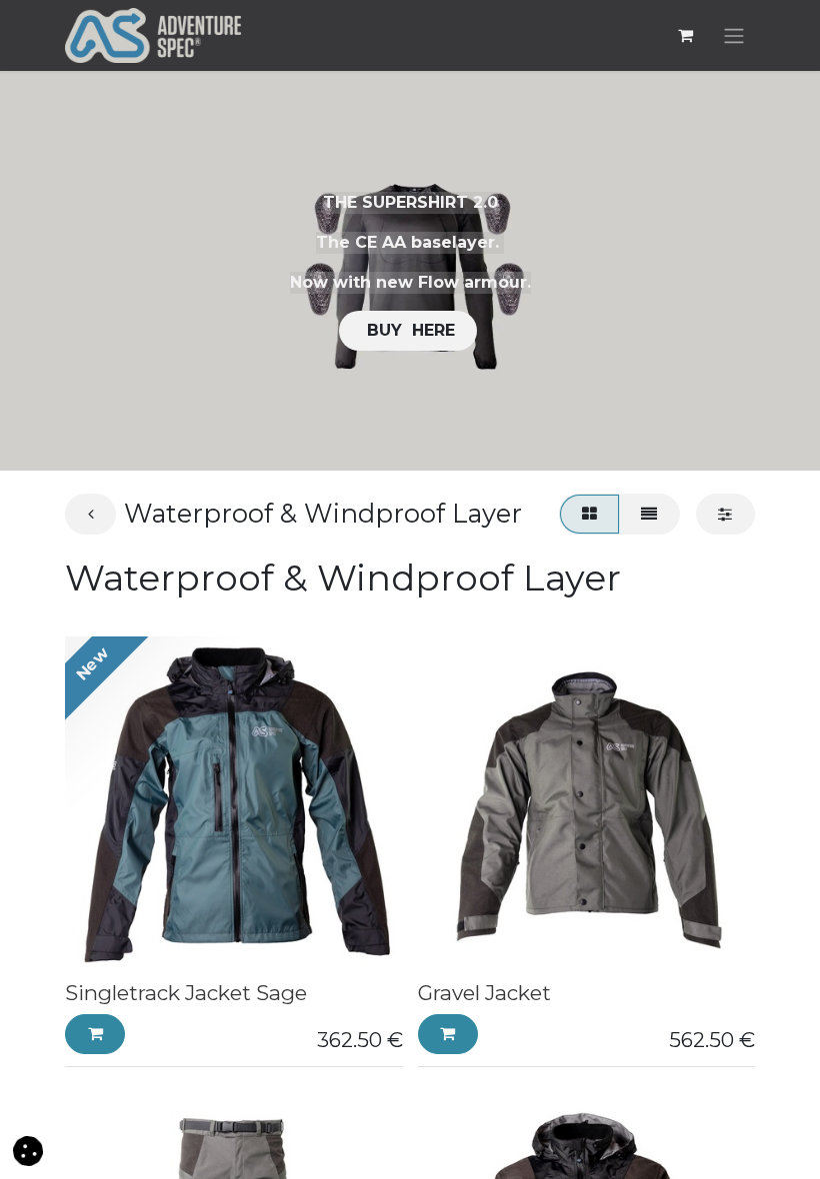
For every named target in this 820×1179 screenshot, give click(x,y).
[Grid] (589, 514)
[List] (649, 514)
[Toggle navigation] (734, 35)
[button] (95, 1034)
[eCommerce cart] (685, 35)
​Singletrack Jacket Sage (186, 992)
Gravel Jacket (484, 992)
